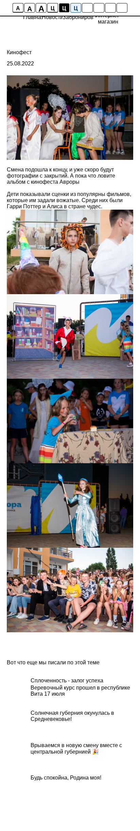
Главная (33, 17)
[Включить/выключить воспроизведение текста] (98, 8)
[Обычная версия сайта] (122, 8)
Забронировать (82, 17)
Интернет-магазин (108, 19)
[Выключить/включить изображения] (87, 8)
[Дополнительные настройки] (110, 8)
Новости (52, 17)
